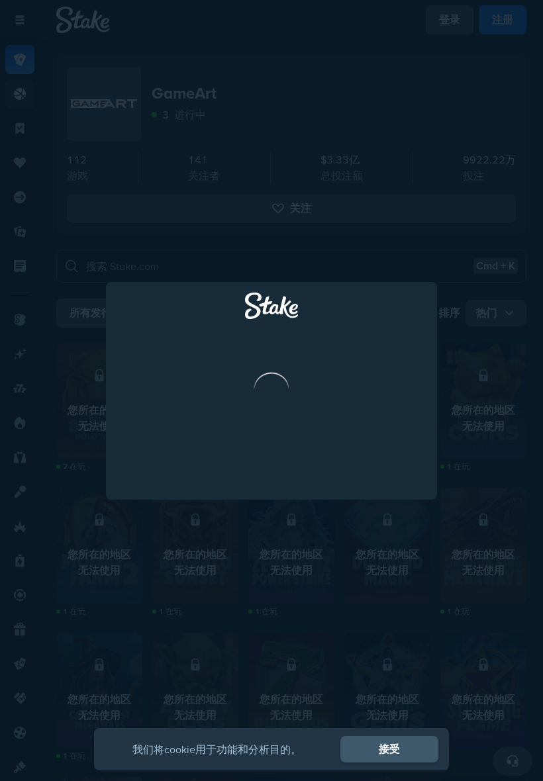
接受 (389, 749)
